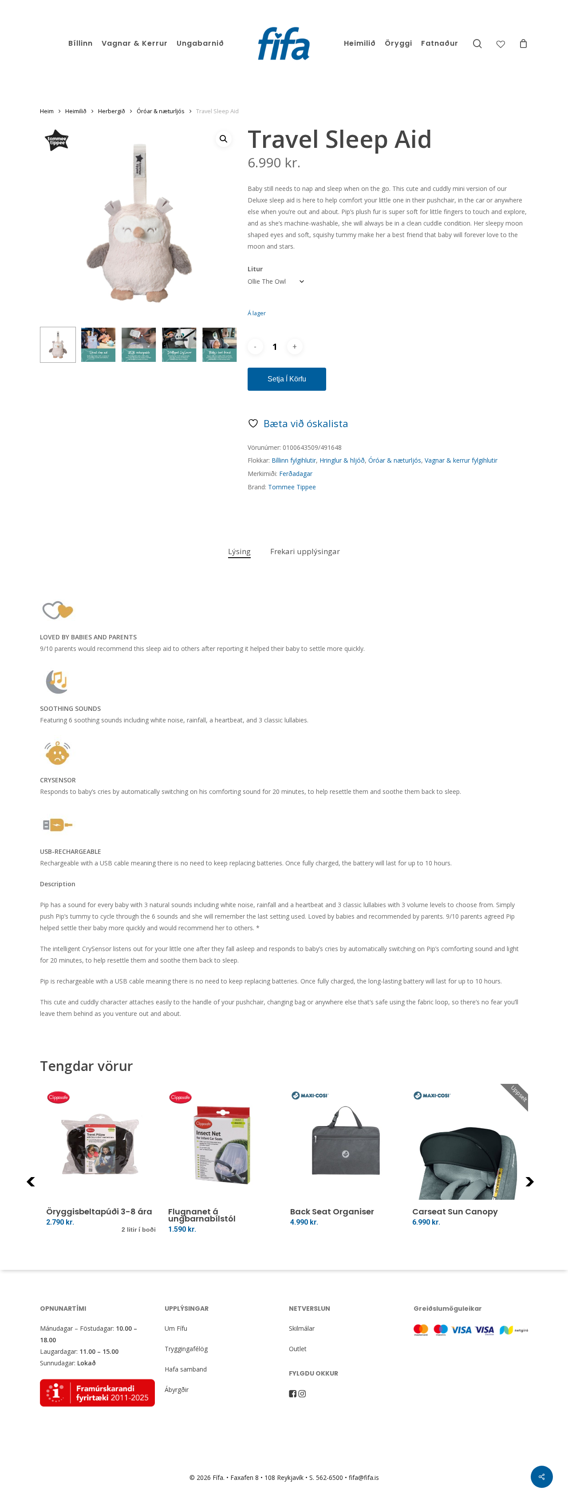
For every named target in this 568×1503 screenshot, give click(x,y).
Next (542, 1187)
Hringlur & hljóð (342, 460)
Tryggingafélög (186, 1348)
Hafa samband (186, 1369)
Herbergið (111, 111)
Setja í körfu (287, 379)
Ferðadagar (295, 473)
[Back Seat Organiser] (345, 1145)
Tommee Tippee (292, 487)
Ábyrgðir (177, 1389)
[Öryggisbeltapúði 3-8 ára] (101, 1145)
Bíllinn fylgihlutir (294, 460)
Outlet (298, 1348)
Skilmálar (302, 1328)
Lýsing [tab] (239, 551)
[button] (224, 139)
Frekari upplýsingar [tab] (305, 551)
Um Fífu (176, 1328)
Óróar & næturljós (161, 111)
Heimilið (76, 111)
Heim (47, 111)
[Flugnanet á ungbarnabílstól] (223, 1145)
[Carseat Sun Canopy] (467, 1145)
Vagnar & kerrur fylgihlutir (461, 460)
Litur (255, 269)
